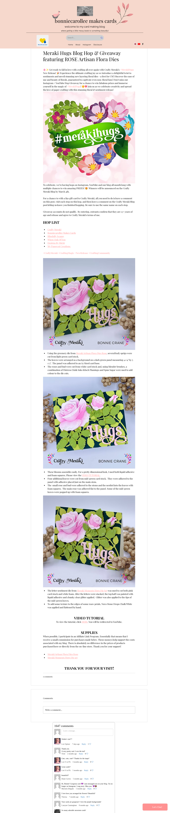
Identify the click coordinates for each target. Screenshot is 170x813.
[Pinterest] (135, 44)
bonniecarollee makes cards (86, 20)
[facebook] (143, 44)
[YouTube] (139, 44)
